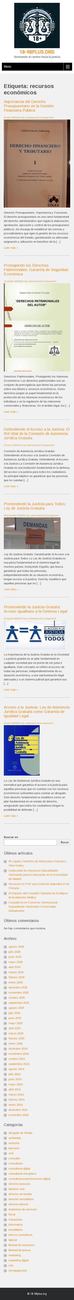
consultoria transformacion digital (29, 1178)
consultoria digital (19, 1168)
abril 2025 (14, 1028)
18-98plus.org (37, 52)
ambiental (14, 1137)
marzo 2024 (16, 1094)
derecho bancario (19, 1183)
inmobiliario (16, 1229)
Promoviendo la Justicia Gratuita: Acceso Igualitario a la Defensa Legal (35, 609)
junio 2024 (15, 1079)
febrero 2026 (16, 977)
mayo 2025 (16, 1023)
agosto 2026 (16, 946)
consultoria (15, 1163)
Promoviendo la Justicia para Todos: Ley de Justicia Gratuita (35, 506)
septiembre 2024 (19, 1063)
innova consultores (20, 1234)
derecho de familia (20, 1194)
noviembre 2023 (19, 1114)
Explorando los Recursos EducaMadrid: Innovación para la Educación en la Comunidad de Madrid (38, 874)
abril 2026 (14, 967)
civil (11, 1153)
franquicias (15, 1219)
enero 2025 (16, 1043)
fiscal (12, 1214)
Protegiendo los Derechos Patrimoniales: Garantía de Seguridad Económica (36, 269)
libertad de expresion (21, 1245)
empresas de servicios (23, 1209)
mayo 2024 (16, 1084)
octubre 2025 (17, 997)
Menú (7, 66)
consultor (14, 1158)
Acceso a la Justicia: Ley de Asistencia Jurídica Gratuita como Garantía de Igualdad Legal (36, 711)
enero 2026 (16, 982)
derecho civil (16, 1188)
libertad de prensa (20, 1250)
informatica (16, 1224)
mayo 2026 (16, 961)
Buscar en (11, 837)
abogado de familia (20, 1132)
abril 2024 (14, 1089)
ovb (11, 1265)
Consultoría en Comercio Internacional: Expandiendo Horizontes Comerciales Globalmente (33, 906)
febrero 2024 (16, 1099)
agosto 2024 (16, 1069)
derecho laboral (18, 1204)
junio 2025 (15, 1018)
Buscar (64, 842)
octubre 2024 (17, 1058)
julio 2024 (14, 1074)
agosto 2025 (16, 1007)
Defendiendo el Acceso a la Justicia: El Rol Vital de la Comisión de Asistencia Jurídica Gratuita (37, 433)
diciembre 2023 (18, 1109)
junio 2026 (15, 956)
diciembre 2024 (18, 1048)
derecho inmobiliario (21, 1199)
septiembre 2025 (19, 1002)
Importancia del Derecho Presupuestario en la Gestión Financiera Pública (29, 106)
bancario (14, 1148)
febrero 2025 (16, 1038)
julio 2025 (14, 1012)
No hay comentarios (27, 117)
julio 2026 (14, 951)
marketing (15, 1255)
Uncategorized (46, 117)
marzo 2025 (16, 1033)
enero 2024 (16, 1104)
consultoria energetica (22, 1173)
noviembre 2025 (19, 992)
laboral (13, 1239)
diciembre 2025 (18, 987)
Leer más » (11, 247)
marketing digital (18, 1260)
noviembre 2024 (19, 1053)
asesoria (14, 1143)
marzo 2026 (16, 972)
